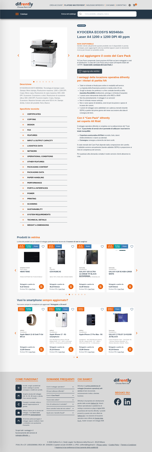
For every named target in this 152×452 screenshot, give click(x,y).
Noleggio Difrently (95, 5)
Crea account (56, 5)
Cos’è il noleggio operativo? (56, 387)
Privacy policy (102, 445)
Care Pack (32, 289)
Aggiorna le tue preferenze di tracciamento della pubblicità (76, 447)
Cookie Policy (114, 445)
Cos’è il (53, 395)
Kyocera (81, 25)
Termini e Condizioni (128, 445)
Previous (18, 53)
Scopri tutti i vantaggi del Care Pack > (98, 65)
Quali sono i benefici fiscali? (56, 413)
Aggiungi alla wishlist (90, 71)
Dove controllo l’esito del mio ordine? (59, 408)
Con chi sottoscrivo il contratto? (57, 404)
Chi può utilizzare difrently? (55, 391)
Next (69, 53)
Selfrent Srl (94, 403)
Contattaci (121, 5)
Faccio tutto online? (53, 400)
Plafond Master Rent (74, 5)
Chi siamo (110, 5)
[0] (134, 5)
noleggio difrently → (23, 435)
